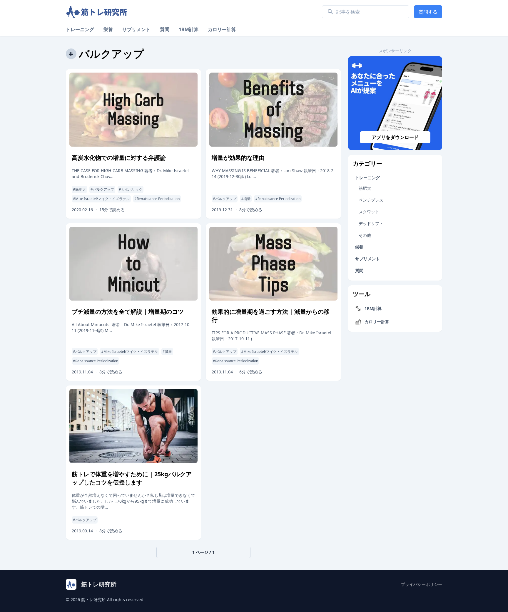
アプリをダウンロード (395, 137)
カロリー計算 (222, 29)
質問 (164, 29)
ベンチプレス (371, 200)
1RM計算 (188, 29)
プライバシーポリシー (421, 584)
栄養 (108, 29)
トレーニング (80, 29)
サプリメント (136, 29)
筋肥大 (365, 188)
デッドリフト (371, 223)
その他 (365, 235)
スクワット (369, 211)
